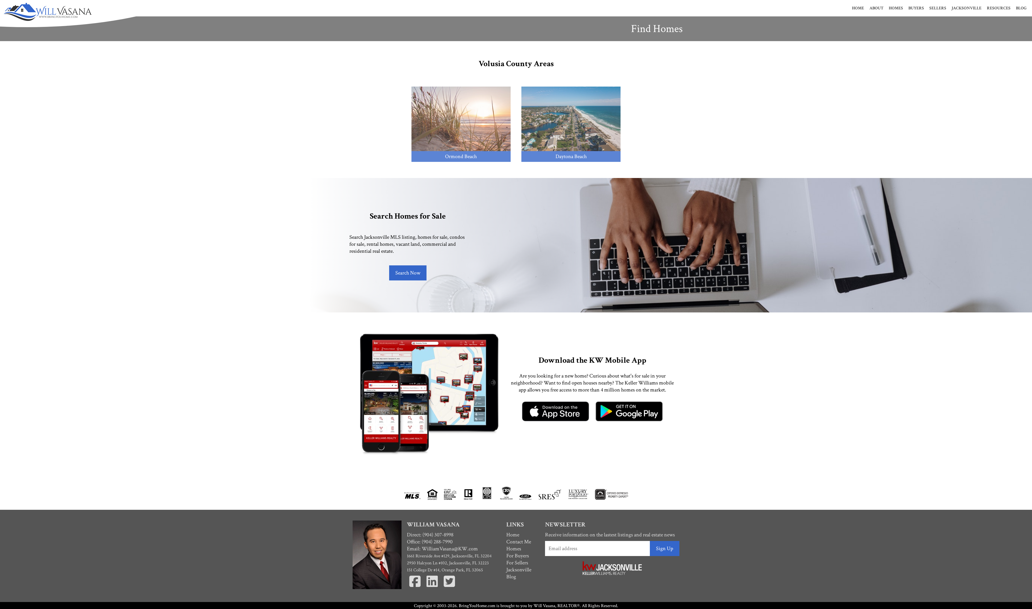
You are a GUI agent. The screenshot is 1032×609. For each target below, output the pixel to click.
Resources (998, 8)
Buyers (916, 8)
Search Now (407, 272)
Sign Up (664, 548)
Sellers (937, 8)
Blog (1021, 8)
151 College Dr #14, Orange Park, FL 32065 (445, 570)
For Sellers (517, 562)
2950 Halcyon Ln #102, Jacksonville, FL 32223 (448, 563)
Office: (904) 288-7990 (430, 541)
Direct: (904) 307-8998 (430, 534)
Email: (442, 548)
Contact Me (518, 541)
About (876, 8)
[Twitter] (449, 587)
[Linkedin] (432, 587)
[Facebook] (415, 587)
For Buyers (517, 555)
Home (858, 8)
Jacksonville (966, 8)
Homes (896, 8)
